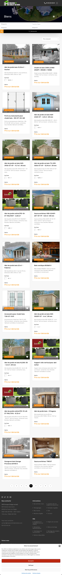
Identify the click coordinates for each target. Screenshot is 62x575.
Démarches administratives (37, 527)
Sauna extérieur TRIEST (43, 461)
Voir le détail (16, 60)
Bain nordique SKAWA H (42, 265)
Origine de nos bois (53, 522)
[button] (59, 546)
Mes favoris (37, 510)
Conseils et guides (53, 508)
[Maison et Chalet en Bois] (14, 4)
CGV (49, 510)
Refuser (31, 565)
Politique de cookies (26, 573)
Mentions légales (36, 573)
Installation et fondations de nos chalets (38, 523)
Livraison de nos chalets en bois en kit (52, 504)
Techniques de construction (37, 531)
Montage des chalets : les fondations (53, 531)
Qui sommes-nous (39, 504)
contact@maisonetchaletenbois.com (12, 523)
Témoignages (37, 508)
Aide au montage (52, 527)
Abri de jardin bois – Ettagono (45, 411)
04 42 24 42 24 (50, 3)
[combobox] (46, 24)
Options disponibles (39, 535)
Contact (50, 513)
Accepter (31, 561)
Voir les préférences (31, 569)
